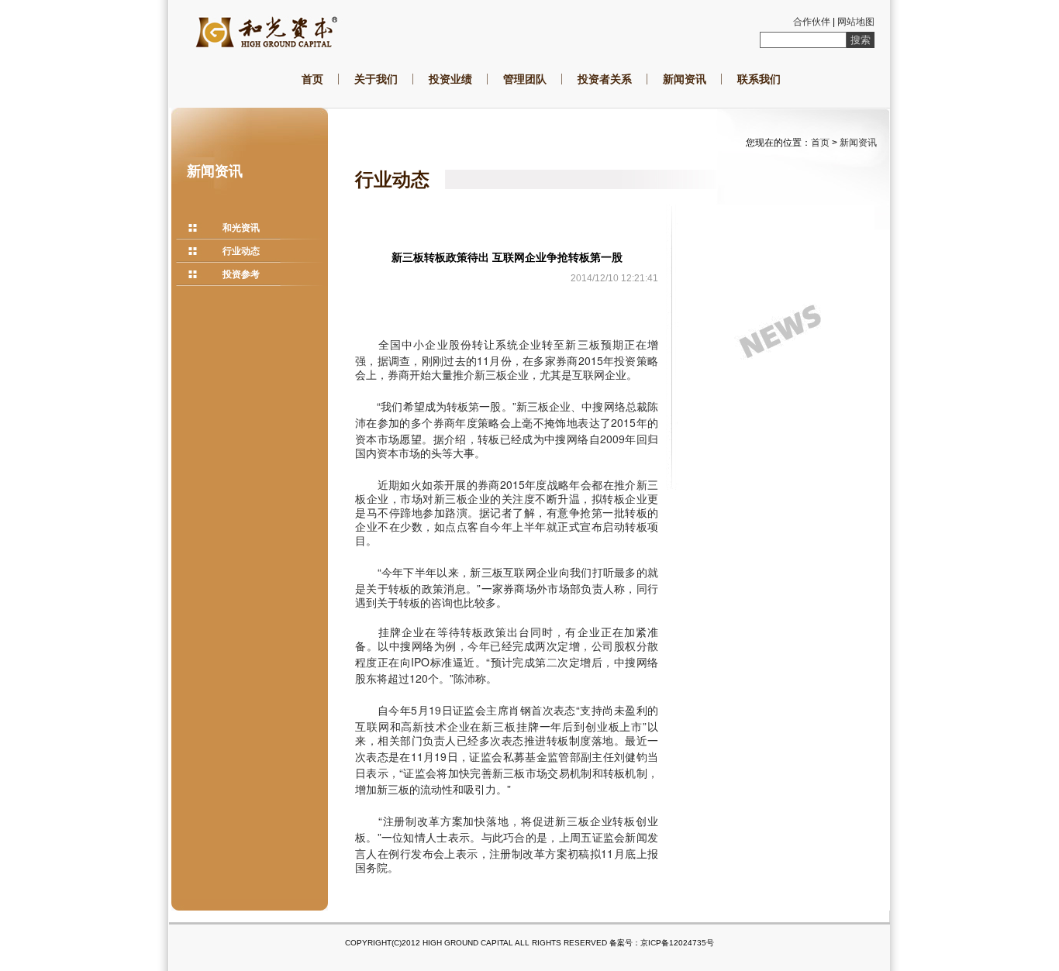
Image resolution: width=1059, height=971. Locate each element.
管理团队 (525, 79)
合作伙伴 (811, 21)
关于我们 (376, 79)
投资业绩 (450, 79)
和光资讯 (241, 227)
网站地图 (855, 21)
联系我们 (759, 79)
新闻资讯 (684, 79)
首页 (312, 79)
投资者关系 (605, 79)
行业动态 (241, 251)
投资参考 (241, 274)
